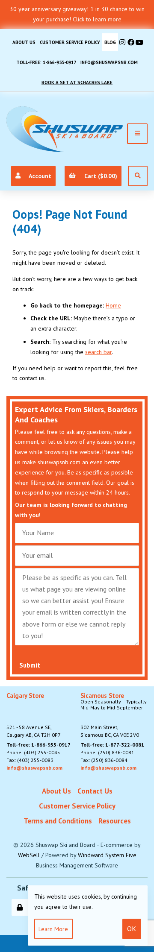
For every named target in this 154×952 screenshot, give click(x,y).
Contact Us (95, 791)
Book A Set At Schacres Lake (77, 82)
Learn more (53, 929)
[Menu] (137, 133)
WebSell (29, 855)
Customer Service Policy (70, 42)
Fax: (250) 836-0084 (103, 760)
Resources (114, 821)
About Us (24, 42)
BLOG (110, 42)
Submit (29, 665)
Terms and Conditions (58, 821)
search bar (98, 352)
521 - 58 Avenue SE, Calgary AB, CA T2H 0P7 (33, 715)
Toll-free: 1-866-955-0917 (46, 62)
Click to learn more (97, 19)
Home (113, 305)
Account (38, 176)
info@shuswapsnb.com (109, 62)
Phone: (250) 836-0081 (107, 752)
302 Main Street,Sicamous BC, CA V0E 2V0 (113, 715)
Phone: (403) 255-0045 (33, 752)
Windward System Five (107, 855)
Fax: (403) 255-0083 (29, 760)
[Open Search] (138, 176)
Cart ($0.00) (99, 176)
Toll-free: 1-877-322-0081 (112, 744)
